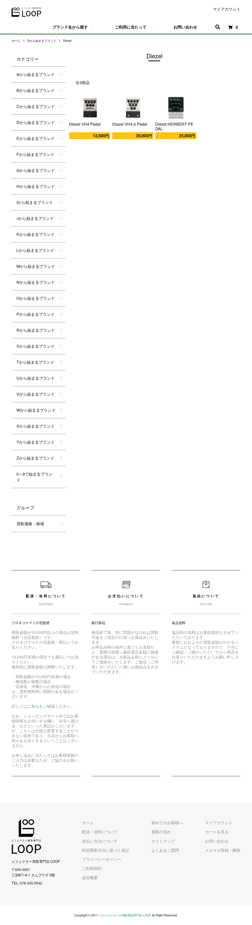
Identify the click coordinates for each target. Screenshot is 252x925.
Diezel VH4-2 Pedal (129, 124)
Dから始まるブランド (41, 40)
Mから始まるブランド (35, 266)
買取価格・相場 (30, 523)
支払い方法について (99, 841)
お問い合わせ (185, 27)
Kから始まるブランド (35, 234)
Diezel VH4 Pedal (85, 124)
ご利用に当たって (130, 27)
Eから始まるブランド (35, 138)
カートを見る (217, 832)
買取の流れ (161, 832)
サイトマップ (163, 841)
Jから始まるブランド (35, 218)
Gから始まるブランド (35, 170)
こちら (33, 706)
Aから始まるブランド (35, 74)
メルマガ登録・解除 (222, 850)
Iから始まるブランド (34, 202)
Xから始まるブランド (35, 426)
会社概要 (90, 877)
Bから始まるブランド (35, 90)
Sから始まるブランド (35, 346)
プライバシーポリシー (101, 859)
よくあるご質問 (165, 850)
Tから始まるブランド (35, 362)
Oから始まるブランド (35, 298)
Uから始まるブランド (35, 378)
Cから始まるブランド (35, 106)
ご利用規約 (92, 868)
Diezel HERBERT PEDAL (174, 126)
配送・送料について (99, 832)
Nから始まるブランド (35, 282)
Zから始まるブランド (35, 458)
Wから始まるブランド (36, 410)
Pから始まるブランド (35, 314)
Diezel (67, 40)
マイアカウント (226, 9)
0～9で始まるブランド (34, 477)
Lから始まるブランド (35, 250)
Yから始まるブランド (35, 442)
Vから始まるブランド (35, 394)
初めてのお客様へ (167, 822)
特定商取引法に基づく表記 (105, 850)
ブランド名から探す (70, 27)
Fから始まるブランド (35, 154)
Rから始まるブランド (35, 330)
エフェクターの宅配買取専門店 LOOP (126, 915)
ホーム (16, 40)
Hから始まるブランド (35, 186)
